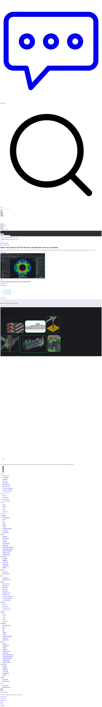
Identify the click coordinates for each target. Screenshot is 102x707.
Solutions (2, 534)
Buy (1, 575)
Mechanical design (17, 281)
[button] (51, 157)
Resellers (2, 569)
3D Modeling (11, 281)
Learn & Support (3, 515)
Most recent (3, 281)
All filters (2, 234)
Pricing (1, 227)
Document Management (26, 281)
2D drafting (7, 281)
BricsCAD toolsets (4, 556)
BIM (21, 281)
